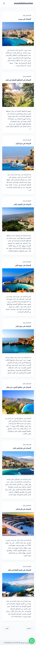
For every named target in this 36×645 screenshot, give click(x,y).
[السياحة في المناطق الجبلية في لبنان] (18, 95)
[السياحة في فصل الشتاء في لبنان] (18, 585)
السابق (28, 628)
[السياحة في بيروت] (18, 34)
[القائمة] (4, 3)
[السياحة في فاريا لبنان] (18, 524)
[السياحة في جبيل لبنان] (18, 341)
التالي (7, 628)
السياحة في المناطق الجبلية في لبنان (18, 80)
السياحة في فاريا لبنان (23, 509)
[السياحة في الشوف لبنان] (18, 219)
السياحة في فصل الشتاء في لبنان (19, 570)
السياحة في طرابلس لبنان (22, 448)
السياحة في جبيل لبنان (23, 326)
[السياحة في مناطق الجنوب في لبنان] (18, 402)
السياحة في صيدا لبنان (23, 143)
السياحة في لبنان (27, 15)
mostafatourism (23, 3)
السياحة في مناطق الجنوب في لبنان (18, 387)
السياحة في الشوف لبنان (22, 204)
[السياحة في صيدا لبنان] (18, 158)
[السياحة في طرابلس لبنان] (18, 463)
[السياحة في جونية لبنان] (18, 280)
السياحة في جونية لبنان (23, 265)
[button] (32, 641)
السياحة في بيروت (24, 19)
